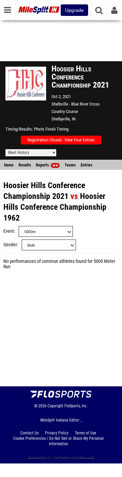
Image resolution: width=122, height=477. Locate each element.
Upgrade (74, 10)
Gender (10, 245)
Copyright (55, 406)
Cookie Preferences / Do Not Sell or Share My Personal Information (58, 441)
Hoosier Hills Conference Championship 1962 (54, 207)
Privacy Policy (56, 433)
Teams (70, 165)
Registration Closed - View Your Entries (61, 139)
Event (8, 231)
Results (25, 165)
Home (9, 165)
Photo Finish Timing (51, 129)
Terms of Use (85, 433)
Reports (47, 165)
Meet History (18, 152)
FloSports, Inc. (76, 406)
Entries (86, 165)
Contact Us (29, 433)
